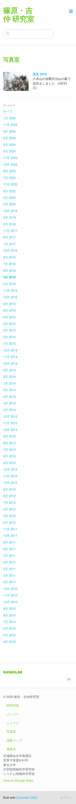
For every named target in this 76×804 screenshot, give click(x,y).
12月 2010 (10, 588)
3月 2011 (9, 575)
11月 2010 (10, 595)
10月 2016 (10, 250)
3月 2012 (9, 515)
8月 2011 (9, 549)
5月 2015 (9, 323)
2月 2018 (9, 224)
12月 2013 (10, 416)
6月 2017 (9, 237)
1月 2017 (9, 244)
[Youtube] (69, 679)
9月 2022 (9, 191)
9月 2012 (9, 489)
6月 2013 (9, 456)
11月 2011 (10, 529)
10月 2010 (10, 602)
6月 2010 (9, 628)
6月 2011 (9, 562)
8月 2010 (9, 615)
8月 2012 (9, 496)
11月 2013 (10, 423)
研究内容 (12, 705)
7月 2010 (9, 621)
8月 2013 (9, 443)
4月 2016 (9, 277)
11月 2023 (10, 157)
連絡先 (11, 749)
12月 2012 (10, 469)
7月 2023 (9, 177)
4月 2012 (9, 509)
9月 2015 (9, 304)
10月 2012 (10, 482)
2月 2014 (9, 409)
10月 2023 (10, 164)
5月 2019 (9, 217)
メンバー (12, 714)
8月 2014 (9, 376)
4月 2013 (9, 463)
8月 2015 (9, 310)
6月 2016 (9, 270)
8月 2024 (9, 138)
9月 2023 (9, 171)
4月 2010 (9, 641)
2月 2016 (9, 283)
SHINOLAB (12, 672)
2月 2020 (9, 204)
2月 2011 (9, 582)
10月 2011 (10, 535)
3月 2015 (9, 330)
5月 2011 (9, 569)
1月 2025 (9, 118)
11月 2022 (10, 184)
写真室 (11, 731)
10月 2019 (10, 211)
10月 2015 (10, 297)
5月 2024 (9, 144)
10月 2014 (10, 363)
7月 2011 (9, 555)
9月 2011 (9, 542)
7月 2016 (9, 263)
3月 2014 (9, 403)
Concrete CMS (26, 797)
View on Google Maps (18, 780)
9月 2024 (9, 131)
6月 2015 (9, 317)
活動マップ (14, 740)
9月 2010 (9, 608)
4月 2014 (9, 396)
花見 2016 (40, 74)
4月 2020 (9, 197)
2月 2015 (9, 337)
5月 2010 (9, 635)
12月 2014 (10, 350)
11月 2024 (10, 124)
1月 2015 (9, 343)
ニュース (12, 723)
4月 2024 (9, 151)
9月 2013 (9, 436)
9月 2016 (9, 257)
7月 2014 (9, 383)
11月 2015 (10, 290)
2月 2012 (9, 522)
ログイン (66, 797)
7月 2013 (9, 449)
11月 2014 (10, 356)
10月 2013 (10, 429)
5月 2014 (9, 390)
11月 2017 (10, 230)
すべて (8, 111)
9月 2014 (9, 370)
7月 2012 (9, 502)
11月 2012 (10, 476)
